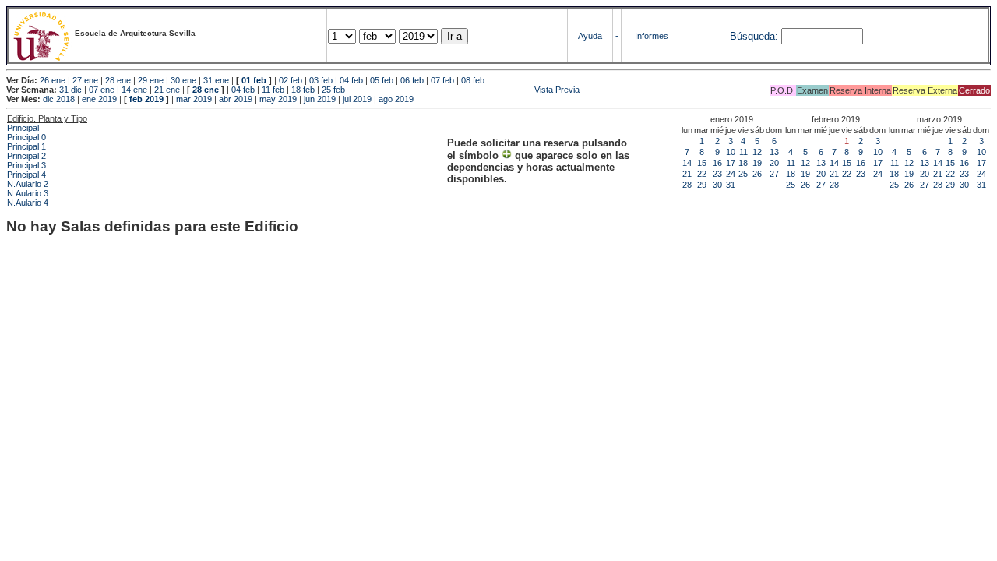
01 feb (253, 80)
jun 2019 (320, 99)
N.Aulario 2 (27, 184)
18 (743, 163)
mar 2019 (194, 99)
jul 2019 (357, 99)
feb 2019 (146, 99)
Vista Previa (463, 89)
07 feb (442, 80)
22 (701, 173)
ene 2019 (99, 99)
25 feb (333, 89)
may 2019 (278, 99)
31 (730, 184)
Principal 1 (26, 146)
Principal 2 (26, 156)
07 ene (101, 89)
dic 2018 (59, 99)
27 (774, 173)
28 (687, 184)
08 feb (472, 80)
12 (757, 152)
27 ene (85, 80)
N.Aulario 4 (27, 202)
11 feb (273, 89)
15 (701, 163)
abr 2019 (235, 99)
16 (717, 163)
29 (701, 184)
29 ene (151, 80)
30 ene (183, 80)
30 (717, 184)
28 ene (118, 80)
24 (730, 173)
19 (757, 163)
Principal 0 (26, 137)
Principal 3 (26, 165)
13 (774, 152)
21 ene (167, 89)
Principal (23, 127)
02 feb (290, 80)
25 (743, 173)
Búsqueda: (754, 36)
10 (730, 152)
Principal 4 (26, 174)
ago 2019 (396, 99)
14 (687, 163)
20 (774, 163)
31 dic (70, 89)
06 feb (412, 80)
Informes (651, 36)
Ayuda (590, 36)
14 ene (134, 89)
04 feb (351, 80)
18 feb (303, 89)
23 (717, 173)
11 (743, 152)
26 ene (52, 80)
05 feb (381, 80)
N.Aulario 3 (27, 193)
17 (730, 163)
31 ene (216, 80)
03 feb (321, 80)
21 (687, 173)
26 (757, 173)
